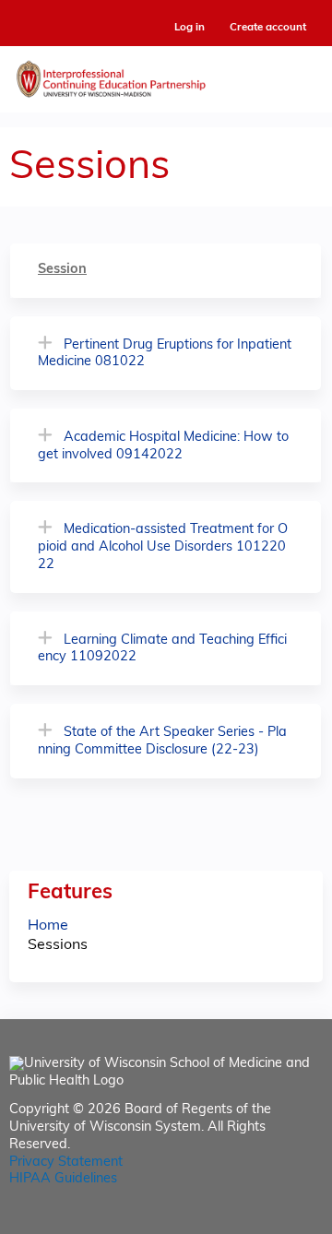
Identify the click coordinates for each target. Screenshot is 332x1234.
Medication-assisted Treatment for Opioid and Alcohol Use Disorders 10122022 (163, 547)
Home (48, 926)
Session (62, 270)
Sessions (58, 945)
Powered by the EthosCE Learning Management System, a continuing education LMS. (257, 1220)
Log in (189, 28)
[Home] (166, 74)
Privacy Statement (66, 1162)
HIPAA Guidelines (63, 1179)
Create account (268, 27)
